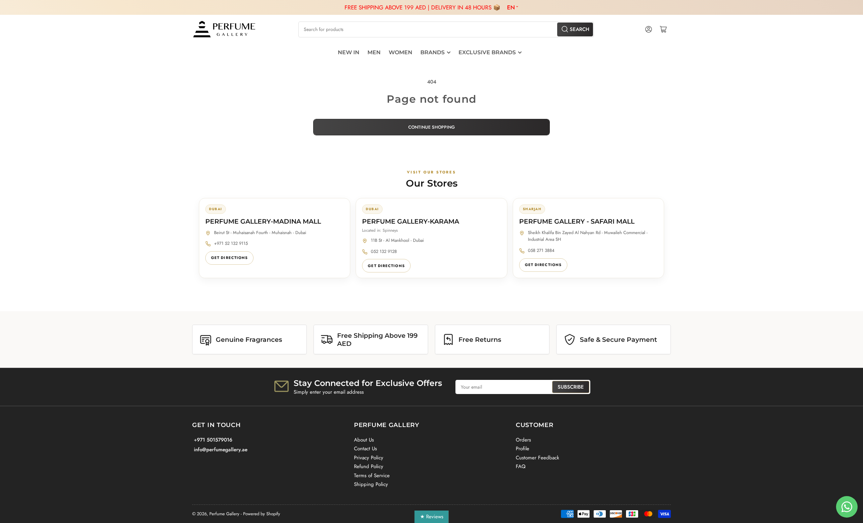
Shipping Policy (371, 484)
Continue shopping (431, 127)
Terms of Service (372, 475)
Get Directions (229, 257)
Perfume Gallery (224, 514)
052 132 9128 (384, 251)
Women (400, 52)
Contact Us (365, 448)
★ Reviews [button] (431, 516)
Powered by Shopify (261, 514)
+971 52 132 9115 (231, 243)
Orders (523, 440)
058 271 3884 (541, 250)
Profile (522, 448)
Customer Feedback (537, 457)
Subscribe (571, 387)
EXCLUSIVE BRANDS (487, 52)
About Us (364, 440)
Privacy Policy (368, 457)
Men (374, 52)
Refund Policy (368, 466)
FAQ (521, 466)
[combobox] (446, 29)
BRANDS (432, 52)
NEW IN (348, 52)
